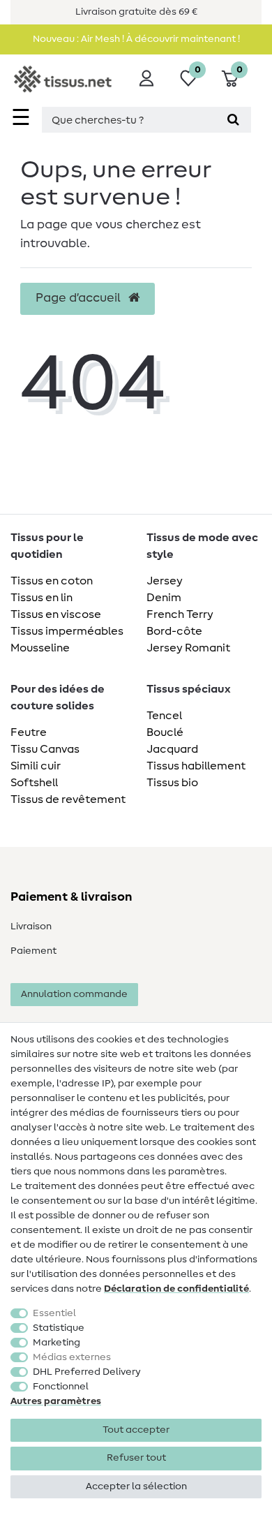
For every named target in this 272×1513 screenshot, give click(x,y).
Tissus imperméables (66, 631)
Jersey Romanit (188, 648)
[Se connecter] (146, 78)
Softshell (34, 782)
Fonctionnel (61, 1387)
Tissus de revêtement (68, 799)
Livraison (31, 926)
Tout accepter (136, 1430)
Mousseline (40, 648)
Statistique (58, 1328)
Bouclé (164, 732)
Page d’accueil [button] (79, 298)
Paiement (33, 951)
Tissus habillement (195, 766)
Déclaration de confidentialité (176, 1289)
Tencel (164, 715)
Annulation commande (74, 994)
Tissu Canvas (45, 749)
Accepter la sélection (136, 1486)
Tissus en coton (51, 580)
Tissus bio (172, 782)
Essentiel (54, 1313)
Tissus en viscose (55, 614)
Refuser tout (136, 1458)
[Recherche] (233, 120)
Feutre (28, 732)
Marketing (56, 1343)
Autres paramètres (55, 1401)
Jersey (164, 580)
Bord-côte (174, 631)
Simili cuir (35, 766)
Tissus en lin (41, 597)
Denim (163, 597)
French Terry (179, 614)
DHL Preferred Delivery (87, 1372)
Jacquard (172, 749)
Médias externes (72, 1357)
